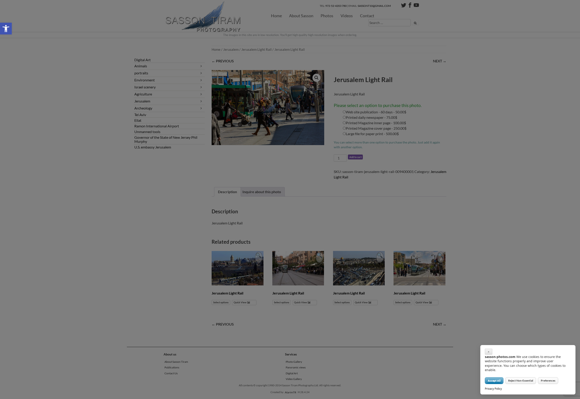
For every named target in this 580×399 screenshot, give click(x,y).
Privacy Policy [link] (493, 389)
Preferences (548, 380)
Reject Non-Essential (520, 380)
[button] (6, 28)
